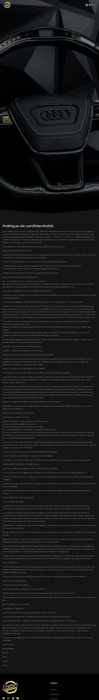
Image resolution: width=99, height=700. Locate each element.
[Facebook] (4, 698)
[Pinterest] (13, 698)
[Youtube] (17, 698)
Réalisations (54, 694)
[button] (87, 5)
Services (53, 689)
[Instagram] (8, 698)
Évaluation (54, 699)
